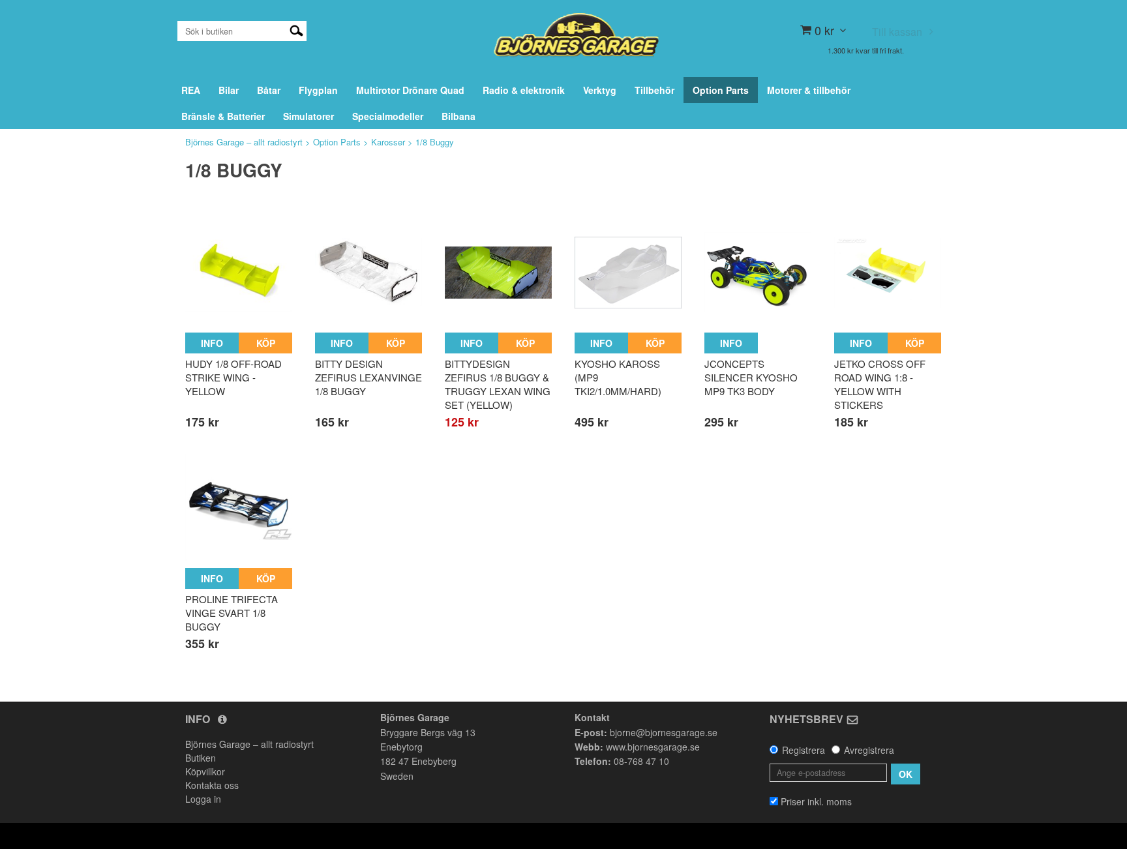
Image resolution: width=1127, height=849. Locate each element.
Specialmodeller (387, 116)
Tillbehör (654, 90)
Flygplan (318, 90)
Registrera (803, 749)
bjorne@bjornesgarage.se (663, 732)
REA (190, 90)
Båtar (268, 90)
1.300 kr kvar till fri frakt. (866, 50)
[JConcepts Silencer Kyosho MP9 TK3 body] (757, 272)
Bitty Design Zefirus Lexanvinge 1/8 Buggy (368, 377)
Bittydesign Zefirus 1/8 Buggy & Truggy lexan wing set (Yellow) (497, 384)
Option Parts (721, 90)
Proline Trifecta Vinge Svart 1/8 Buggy (231, 612)
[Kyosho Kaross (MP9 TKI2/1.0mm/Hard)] (628, 272)
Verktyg (599, 90)
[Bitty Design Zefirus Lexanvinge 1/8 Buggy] (368, 272)
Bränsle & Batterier (223, 116)
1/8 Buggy (434, 142)
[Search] (296, 29)
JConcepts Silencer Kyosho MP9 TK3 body (751, 377)
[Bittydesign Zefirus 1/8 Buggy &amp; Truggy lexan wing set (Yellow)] (498, 272)
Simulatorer (308, 116)
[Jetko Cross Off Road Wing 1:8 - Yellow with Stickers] (887, 272)
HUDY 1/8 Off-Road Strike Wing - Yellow (233, 377)
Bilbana (458, 116)
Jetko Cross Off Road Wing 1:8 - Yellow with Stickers (879, 384)
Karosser (388, 142)
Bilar (228, 90)
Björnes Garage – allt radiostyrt (244, 142)
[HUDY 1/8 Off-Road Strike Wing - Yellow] (238, 272)
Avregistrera (869, 749)
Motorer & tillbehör (808, 90)
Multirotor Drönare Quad (410, 90)
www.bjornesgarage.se (653, 746)
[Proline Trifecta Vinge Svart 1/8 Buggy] (238, 507)
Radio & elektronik (524, 90)
